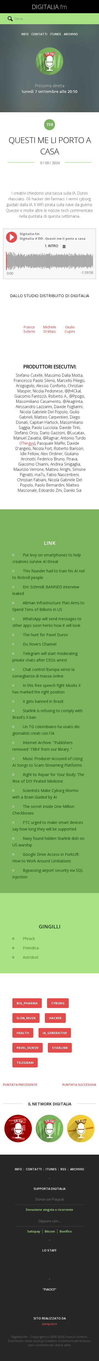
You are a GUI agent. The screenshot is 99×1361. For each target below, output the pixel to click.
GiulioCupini (70, 329)
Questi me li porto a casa (50, 145)
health (22, 1033)
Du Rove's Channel (39, 644)
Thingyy (27, 443)
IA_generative (55, 1033)
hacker (55, 1018)
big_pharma (27, 1003)
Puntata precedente (20, 1085)
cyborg (58, 1003)
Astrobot (30, 957)
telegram (25, 1063)
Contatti (39, 34)
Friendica (31, 947)
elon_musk (25, 1018)
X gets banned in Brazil (43, 701)
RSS (63, 1169)
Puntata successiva (79, 1085)
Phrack (29, 938)
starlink (60, 1048)
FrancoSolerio (29, 329)
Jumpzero (49, 1324)
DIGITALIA (49, 6)
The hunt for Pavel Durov (45, 634)
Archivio (71, 34)
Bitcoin (50, 1231)
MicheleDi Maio (49, 329)
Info (25, 34)
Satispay (33, 1231)
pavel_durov (27, 1048)
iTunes (55, 34)
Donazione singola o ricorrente (49, 1209)
